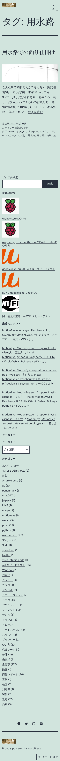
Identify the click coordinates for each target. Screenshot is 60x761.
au (3, 485)
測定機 (6, 689)
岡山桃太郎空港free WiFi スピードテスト (26, 316)
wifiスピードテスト (13, 565)
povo (5, 525)
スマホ (6, 599)
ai (3, 475)
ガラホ (6, 584)
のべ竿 (43, 131)
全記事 (18, 127)
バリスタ (7, 634)
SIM (4, 545)
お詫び (6, 575)
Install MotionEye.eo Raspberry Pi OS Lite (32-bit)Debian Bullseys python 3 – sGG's (26, 379)
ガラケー (7, 579)
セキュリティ (10, 604)
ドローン (7, 624)
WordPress (34, 748)
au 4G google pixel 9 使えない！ (21, 292)
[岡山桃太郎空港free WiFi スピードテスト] (10, 303)
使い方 (6, 644)
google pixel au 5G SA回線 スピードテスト (28, 269)
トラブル (7, 619)
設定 (4, 699)
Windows (8, 570)
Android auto (10, 480)
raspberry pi (9, 535)
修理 (4, 654)
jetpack (6, 500)
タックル (33, 131)
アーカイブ (8, 441)
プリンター (8, 639)
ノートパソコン (11, 629)
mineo (6, 510)
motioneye (8, 515)
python (6, 530)
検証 (4, 684)
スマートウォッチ (12, 594)
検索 (50, 184)
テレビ (6, 614)
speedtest (8, 550)
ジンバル (7, 590)
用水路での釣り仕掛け (28, 52)
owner (11, 131)
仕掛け (21, 135)
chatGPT (7, 495)
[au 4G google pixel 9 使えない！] (10, 280)
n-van (5, 520)
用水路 (31, 135)
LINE (5, 505)
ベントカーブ (9, 135)
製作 (4, 694)
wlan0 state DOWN (14, 218)
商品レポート (10, 674)
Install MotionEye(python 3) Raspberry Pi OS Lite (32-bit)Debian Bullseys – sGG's (28, 357)
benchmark (9, 490)
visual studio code (13, 560)
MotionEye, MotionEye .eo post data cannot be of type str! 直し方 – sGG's (29, 423)
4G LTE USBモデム (13, 470)
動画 (4, 669)
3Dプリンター (10, 465)
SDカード (8, 540)
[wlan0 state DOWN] (10, 206)
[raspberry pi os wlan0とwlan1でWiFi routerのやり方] (10, 229)
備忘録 (6, 659)
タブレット (8, 609)
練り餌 (40, 135)
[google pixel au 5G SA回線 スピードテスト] (10, 256)
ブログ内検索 (10, 177)
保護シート (8, 649)
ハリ (51, 131)
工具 (4, 679)
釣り (26, 127)
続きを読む (35, 112)
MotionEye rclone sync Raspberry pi (24, 330)
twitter (6, 555)
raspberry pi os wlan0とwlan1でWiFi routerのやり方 (29, 244)
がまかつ (21, 131)
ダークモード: (45, 757)
